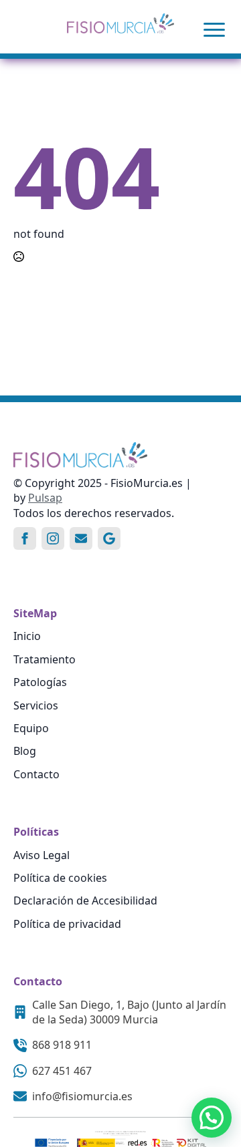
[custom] (81, 538)
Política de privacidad (67, 924)
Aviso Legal (41, 855)
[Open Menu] (214, 29)
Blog (24, 751)
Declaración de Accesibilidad (85, 900)
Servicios (35, 705)
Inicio (27, 636)
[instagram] (53, 538)
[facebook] (24, 538)
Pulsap (45, 497)
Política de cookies (60, 877)
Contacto (36, 774)
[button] (211, 1118)
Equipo (31, 728)
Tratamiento (44, 659)
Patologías (40, 682)
